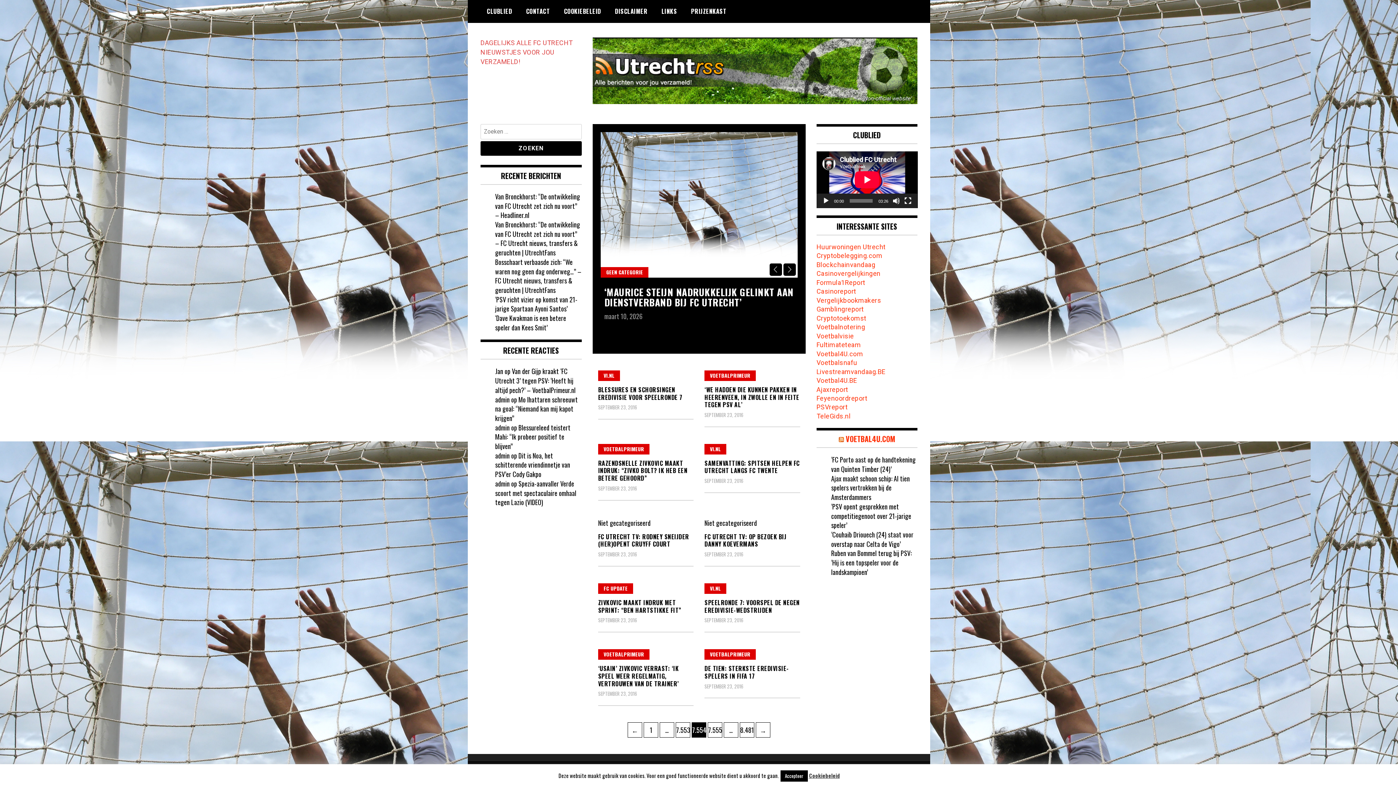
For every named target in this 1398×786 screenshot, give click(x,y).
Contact (538, 11)
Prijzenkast (709, 11)
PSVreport (832, 407)
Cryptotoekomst (841, 318)
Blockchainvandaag (846, 265)
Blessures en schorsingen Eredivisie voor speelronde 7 (640, 393)
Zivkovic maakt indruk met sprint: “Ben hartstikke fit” (640, 606)
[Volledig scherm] (908, 201)
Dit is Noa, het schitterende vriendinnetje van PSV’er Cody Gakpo (532, 465)
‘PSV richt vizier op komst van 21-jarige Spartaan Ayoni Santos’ (536, 304)
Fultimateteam (839, 345)
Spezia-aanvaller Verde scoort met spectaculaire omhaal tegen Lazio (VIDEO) (535, 493)
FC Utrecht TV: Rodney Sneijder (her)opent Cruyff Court (643, 540)
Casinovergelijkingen (849, 273)
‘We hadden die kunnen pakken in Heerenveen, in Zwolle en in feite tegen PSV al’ (751, 397)
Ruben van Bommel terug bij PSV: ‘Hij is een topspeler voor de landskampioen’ (871, 562)
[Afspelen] (826, 201)
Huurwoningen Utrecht (851, 247)
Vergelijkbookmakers (849, 300)
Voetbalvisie (835, 336)
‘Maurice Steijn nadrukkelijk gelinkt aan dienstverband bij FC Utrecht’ (699, 297)
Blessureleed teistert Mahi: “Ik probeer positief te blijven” (532, 437)
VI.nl (609, 375)
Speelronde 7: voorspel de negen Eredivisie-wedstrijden (752, 606)
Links (669, 11)
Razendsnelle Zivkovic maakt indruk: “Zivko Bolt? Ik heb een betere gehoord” (643, 471)
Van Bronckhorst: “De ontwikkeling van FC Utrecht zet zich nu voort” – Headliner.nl (537, 206)
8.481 (747, 730)
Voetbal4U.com (840, 354)
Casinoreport (836, 291)
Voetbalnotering (841, 327)
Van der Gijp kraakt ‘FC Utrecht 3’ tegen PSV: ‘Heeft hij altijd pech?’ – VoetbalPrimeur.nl (535, 380)
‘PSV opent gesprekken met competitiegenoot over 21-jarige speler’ (871, 516)
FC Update (616, 588)
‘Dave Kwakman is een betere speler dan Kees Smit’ (530, 322)
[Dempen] (896, 201)
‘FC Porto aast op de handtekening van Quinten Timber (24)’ (873, 464)
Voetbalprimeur (730, 375)
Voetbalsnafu (837, 362)
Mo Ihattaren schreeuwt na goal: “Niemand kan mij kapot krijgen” (536, 409)
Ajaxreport (832, 389)
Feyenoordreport (842, 398)
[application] (867, 179)
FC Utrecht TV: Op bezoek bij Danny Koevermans (745, 540)
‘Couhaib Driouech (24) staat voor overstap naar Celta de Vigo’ (872, 539)
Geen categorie (624, 272)
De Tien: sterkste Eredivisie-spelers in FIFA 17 (746, 672)
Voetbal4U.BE (837, 380)
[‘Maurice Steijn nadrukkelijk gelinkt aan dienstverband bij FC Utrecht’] (699, 205)
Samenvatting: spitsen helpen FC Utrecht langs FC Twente (752, 467)
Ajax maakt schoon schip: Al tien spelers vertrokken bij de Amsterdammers (870, 488)
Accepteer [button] (794, 775)
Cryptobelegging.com (849, 255)
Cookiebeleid (582, 11)
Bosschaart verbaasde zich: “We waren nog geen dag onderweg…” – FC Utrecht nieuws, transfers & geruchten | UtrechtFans (538, 276)
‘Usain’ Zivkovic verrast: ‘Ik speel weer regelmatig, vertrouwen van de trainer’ (638, 676)
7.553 (683, 730)
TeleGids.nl (834, 416)
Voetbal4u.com (870, 438)
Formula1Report (841, 282)
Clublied (499, 11)
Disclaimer (631, 11)
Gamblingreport (840, 309)
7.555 (715, 730)
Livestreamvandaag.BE (851, 372)
